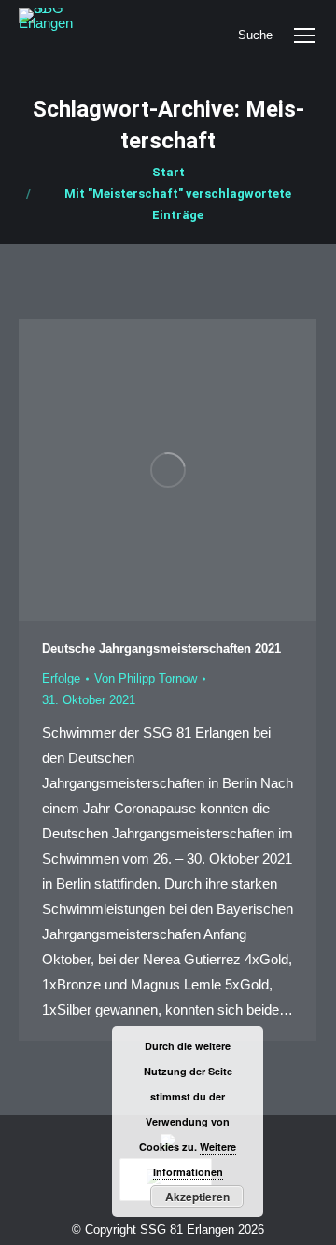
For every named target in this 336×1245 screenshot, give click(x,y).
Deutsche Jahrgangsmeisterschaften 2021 (161, 649)
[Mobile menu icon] (304, 35)
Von (145, 678)
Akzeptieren (197, 1196)
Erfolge (61, 678)
